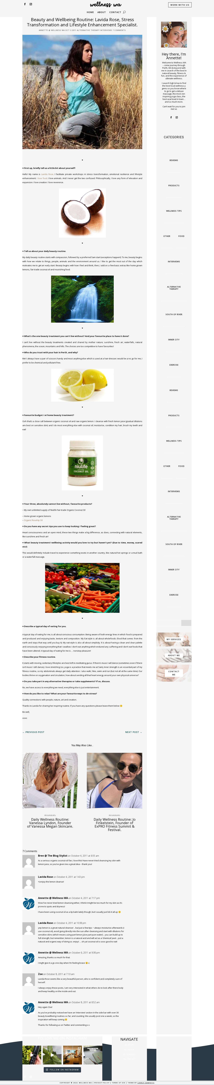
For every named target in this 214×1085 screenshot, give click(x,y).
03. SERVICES (129, 1054)
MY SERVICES (174, 639)
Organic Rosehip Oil (33, 520)
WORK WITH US (179, 4)
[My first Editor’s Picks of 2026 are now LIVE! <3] (72, 1055)
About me (174, 655)
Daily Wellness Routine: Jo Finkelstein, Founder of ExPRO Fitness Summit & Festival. (115, 824)
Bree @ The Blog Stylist (52, 855)
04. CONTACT (129, 1059)
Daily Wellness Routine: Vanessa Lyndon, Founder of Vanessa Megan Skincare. (50, 823)
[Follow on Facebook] (24, 4)
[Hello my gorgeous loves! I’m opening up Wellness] (93, 1055)
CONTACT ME (174, 673)
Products (174, 185)
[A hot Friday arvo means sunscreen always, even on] (31, 1055)
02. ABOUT (129, 1049)
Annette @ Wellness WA (52, 30)
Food (181, 236)
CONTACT (115, 12)
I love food (42, 178)
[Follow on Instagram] (30, 4)
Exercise (174, 365)
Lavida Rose (47, 174)
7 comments (119, 30)
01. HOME (129, 1044)
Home (90, 12)
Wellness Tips (174, 211)
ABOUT (101, 12)
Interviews (106, 30)
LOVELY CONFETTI (146, 1083)
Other (166, 236)
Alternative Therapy (88, 30)
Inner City (174, 339)
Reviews (174, 160)
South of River (174, 314)
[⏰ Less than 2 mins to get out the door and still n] (52, 1055)
